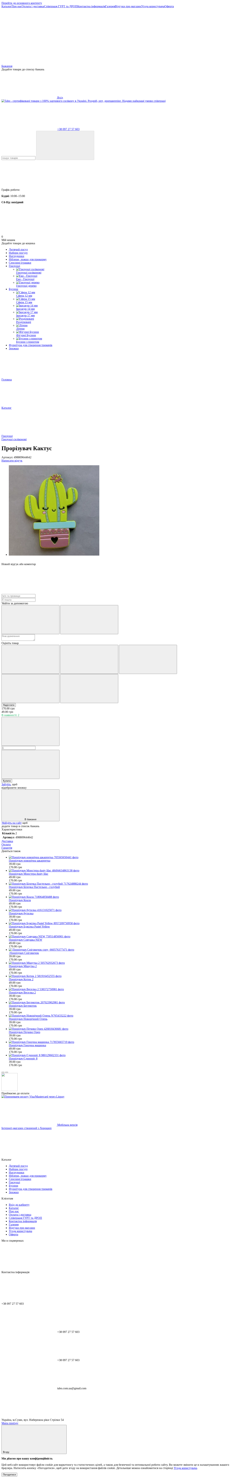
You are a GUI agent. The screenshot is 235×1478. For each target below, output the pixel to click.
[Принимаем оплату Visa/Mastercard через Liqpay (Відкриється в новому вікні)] (32, 1096)
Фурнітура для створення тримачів (30, 345)
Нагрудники (16, 256)
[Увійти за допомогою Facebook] (30, 619)
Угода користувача (152, 6)
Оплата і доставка (33, 6)
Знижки (14, 348)
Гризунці (14, 266)
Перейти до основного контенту (21, 3)
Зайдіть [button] (6, 784)
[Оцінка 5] (89, 688)
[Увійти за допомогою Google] (89, 619)
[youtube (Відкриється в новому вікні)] (84, 34)
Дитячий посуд (18, 249)
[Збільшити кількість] (30, 764)
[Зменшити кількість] (30, 731)
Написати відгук (11, 460)
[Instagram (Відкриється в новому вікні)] (29, 34)
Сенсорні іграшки (20, 262)
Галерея (110, 6)
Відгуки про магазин (128, 6)
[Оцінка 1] (30, 659)
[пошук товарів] (65, 145)
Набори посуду (18, 252)
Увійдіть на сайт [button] (11, 822)
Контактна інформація (91, 6)
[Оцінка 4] (30, 688)
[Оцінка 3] (148, 659)
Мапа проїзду (9, 1423)
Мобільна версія (67, 1124)
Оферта (169, 6)
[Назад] (2, 1072)
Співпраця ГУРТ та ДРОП (60, 6)
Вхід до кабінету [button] (19, 1204)
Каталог (6, 6)
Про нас (17, 6)
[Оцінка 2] (89, 659)
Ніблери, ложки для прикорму (28, 259)
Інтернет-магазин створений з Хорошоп (26, 1128)
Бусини (13, 289)
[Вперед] (6, 1072)
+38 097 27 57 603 (68, 129)
